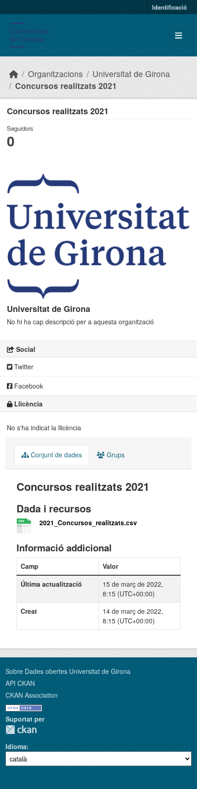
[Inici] (13, 73)
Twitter (22, 366)
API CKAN (20, 683)
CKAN (21, 729)
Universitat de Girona (131, 73)
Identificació (169, 7)
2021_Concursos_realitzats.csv (88, 522)
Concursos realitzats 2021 (66, 85)
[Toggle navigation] (178, 35)
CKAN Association (31, 695)
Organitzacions (55, 73)
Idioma (16, 746)
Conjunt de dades (55, 454)
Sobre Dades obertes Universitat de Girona (68, 671)
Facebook (27, 385)
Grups (115, 454)
